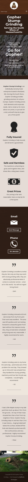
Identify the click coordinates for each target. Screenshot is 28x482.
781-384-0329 (14, 251)
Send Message (14, 230)
